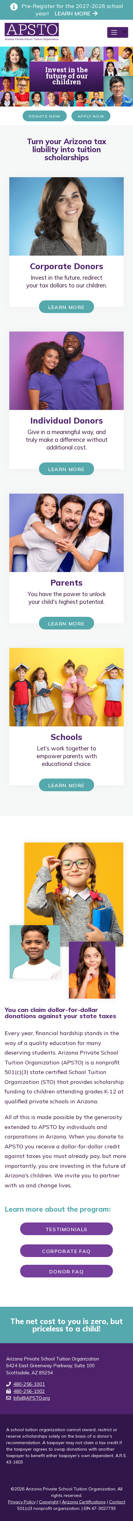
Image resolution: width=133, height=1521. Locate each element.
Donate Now (45, 116)
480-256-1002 (29, 1391)
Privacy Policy (22, 1502)
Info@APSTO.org (31, 1398)
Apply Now (91, 116)
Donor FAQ (66, 1271)
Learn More (66, 307)
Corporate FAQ (66, 1251)
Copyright (48, 1502)
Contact (117, 1502)
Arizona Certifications (84, 1502)
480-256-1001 (29, 1384)
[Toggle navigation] (117, 32)
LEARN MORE (72, 13)
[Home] (29, 31)
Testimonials (66, 1229)
